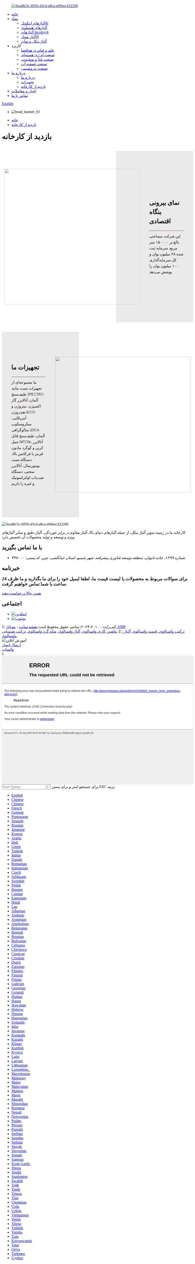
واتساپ (8, 649)
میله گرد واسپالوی (42, 631)
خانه (14, 14)
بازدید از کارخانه (33, 86)
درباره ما (18, 73)
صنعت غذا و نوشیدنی (37, 59)
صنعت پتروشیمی (34, 68)
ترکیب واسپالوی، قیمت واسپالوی (158, 631)
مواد (14, 19)
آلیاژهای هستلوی (34, 28)
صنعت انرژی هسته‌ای (38, 55)
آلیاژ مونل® (30, 37)
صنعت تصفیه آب (34, 64)
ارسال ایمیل (11, 645)
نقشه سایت (28, 627)
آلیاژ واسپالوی (69, 631)
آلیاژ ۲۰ (125, 631)
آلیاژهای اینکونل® (34, 23)
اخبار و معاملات (23, 91)
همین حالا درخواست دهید (21, 593)
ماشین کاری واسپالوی (99, 631)
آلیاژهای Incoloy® (35, 32)
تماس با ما (19, 96)
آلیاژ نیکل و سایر (34, 41)
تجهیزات (27, 82)
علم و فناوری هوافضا (37, 50)
